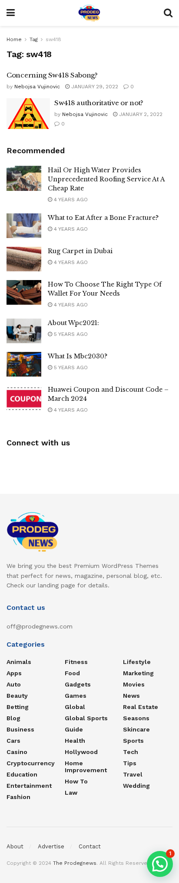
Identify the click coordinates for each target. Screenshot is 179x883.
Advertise (51, 846)
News (131, 695)
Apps (14, 673)
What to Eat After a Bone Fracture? (103, 218)
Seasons (136, 718)
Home (14, 39)
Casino (17, 751)
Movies (134, 684)
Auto (14, 684)
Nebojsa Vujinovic (37, 87)
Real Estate (140, 706)
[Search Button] (168, 13)
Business (20, 729)
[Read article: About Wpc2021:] (24, 331)
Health (75, 740)
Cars (13, 740)
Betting (18, 706)
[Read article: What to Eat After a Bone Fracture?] (24, 225)
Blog (13, 718)
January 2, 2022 (139, 114)
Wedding (136, 785)
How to (76, 781)
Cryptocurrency (31, 763)
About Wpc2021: (73, 323)
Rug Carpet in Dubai (80, 251)
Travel (133, 774)
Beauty (17, 695)
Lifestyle (137, 661)
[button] (160, 864)
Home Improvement (86, 766)
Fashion (18, 796)
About (15, 846)
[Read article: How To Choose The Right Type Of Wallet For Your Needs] (24, 292)
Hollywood (81, 751)
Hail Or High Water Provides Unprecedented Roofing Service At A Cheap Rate (106, 179)
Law (71, 792)
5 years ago (70, 334)
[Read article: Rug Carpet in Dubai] (24, 259)
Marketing (138, 673)
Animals (19, 661)
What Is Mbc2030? (77, 356)
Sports (133, 740)
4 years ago (70, 200)
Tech (130, 751)
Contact (90, 846)
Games (75, 695)
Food (72, 673)
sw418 (53, 39)
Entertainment (29, 785)
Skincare (136, 729)
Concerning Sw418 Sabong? (52, 75)
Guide (74, 729)
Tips (129, 763)
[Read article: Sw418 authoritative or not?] (28, 113)
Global (75, 706)
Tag (34, 39)
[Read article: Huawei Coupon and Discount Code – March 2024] (24, 397)
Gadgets (78, 684)
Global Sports (86, 718)
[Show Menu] (11, 13)
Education (22, 774)
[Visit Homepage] (89, 13)
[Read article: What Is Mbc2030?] (24, 364)
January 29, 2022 (94, 87)
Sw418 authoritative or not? (98, 103)
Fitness (76, 661)
